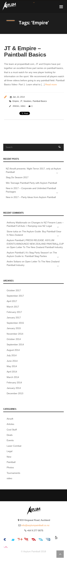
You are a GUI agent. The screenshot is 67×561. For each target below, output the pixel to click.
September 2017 (15, 295)
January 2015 (14, 328)
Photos (10, 467)
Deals (10, 435)
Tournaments (13, 473)
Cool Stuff (12, 429)
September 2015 (15, 323)
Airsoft (10, 418)
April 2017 (12, 301)
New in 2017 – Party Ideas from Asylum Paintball (31, 197)
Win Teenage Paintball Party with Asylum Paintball (31, 183)
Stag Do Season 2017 (17, 177)
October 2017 (14, 290)
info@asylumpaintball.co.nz (35, 525)
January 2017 (14, 317)
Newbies (27, 101)
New (9, 456)
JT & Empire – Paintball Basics (25, 51)
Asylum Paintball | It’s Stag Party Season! (28, 252)
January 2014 (14, 388)
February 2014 (14, 382)
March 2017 (13, 306)
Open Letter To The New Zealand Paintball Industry (36, 247)
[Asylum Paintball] (9, 6)
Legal (9, 451)
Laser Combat (14, 446)
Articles (16, 106)
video (22, 106)
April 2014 (12, 371)
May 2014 (12, 366)
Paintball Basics (40, 101)
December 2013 (15, 393)
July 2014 (12, 355)
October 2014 (14, 339)
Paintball (11, 462)
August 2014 (13, 350)
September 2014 (15, 344)
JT (21, 101)
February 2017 (14, 312)
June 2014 (12, 361)
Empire (16, 101)
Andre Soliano (14, 261)
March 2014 (13, 377)
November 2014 (15, 333)
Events (10, 440)
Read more (51, 84)
